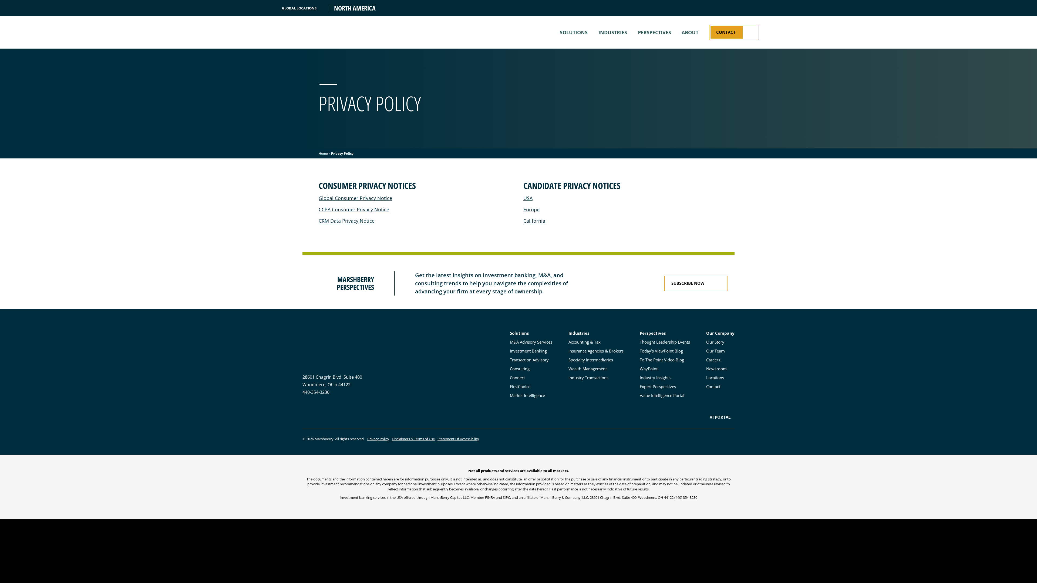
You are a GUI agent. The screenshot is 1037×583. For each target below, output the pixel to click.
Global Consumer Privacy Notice (355, 198)
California (534, 221)
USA (528, 198)
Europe (531, 209)
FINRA (490, 497)
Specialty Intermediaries (590, 359)
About (690, 32)
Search (754, 8)
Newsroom (716, 368)
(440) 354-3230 (685, 497)
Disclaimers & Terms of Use (413, 438)
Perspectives (654, 32)
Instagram (314, 417)
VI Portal (720, 417)
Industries (612, 32)
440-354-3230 (315, 392)
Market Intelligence (527, 395)
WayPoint (649, 368)
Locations (715, 377)
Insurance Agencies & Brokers (596, 351)
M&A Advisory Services (531, 342)
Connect (517, 377)
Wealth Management (587, 368)
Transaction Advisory (529, 359)
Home (323, 153)
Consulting (520, 368)
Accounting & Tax (584, 342)
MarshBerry (315, 32)
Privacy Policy (378, 438)
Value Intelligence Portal (662, 395)
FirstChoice (520, 386)
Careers (713, 359)
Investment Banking (528, 351)
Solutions (574, 32)
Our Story (715, 342)
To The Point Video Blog (662, 359)
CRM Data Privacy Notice (347, 221)
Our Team (715, 351)
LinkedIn (305, 417)
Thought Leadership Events (665, 342)
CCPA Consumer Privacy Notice (354, 209)
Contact (713, 386)
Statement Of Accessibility (458, 438)
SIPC (506, 497)
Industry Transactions (588, 377)
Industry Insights (655, 377)
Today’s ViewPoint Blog (661, 351)
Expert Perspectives (658, 386)
